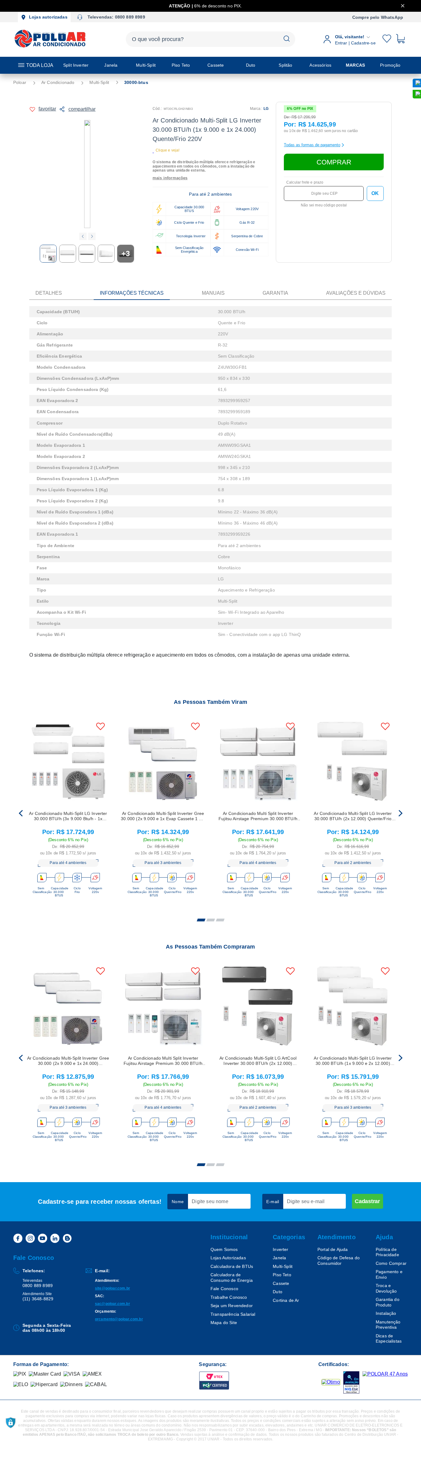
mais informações (170, 178)
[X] (403, 5)
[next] (400, 813)
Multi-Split (99, 82)
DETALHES (48, 293)
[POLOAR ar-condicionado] (50, 47)
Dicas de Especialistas (389, 1338)
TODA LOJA (39, 65)
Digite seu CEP (324, 193)
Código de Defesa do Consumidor (338, 1260)
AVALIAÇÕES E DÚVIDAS (356, 293)
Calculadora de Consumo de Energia (232, 1277)
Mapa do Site (224, 1322)
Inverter (280, 1249)
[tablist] (210, 916)
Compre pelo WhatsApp (377, 17)
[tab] (201, 920)
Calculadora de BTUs (232, 1266)
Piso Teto (282, 1274)
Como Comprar (391, 1263)
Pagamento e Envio (389, 1274)
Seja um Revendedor (232, 1305)
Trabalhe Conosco (229, 1297)
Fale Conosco (224, 1288)
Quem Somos (224, 1249)
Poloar (19, 82)
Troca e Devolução (386, 1288)
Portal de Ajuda (332, 1249)
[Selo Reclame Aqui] (331, 1382)
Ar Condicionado (57, 82)
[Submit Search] (286, 39)
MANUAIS (213, 293)
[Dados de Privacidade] (10, 1423)
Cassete (281, 1283)
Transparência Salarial (233, 1314)
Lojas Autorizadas (228, 1257)
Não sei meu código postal (324, 205)
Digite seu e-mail (306, 1201)
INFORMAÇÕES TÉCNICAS (132, 293)
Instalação (386, 1313)
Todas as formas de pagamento (312, 145)
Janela (279, 1257)
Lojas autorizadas (48, 17)
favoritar (47, 108)
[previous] (20, 813)
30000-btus (136, 82)
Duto (277, 1291)
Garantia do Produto (387, 1302)
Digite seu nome (210, 1201)
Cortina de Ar (286, 1300)
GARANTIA (275, 293)
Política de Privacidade (387, 1252)
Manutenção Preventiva (388, 1324)
